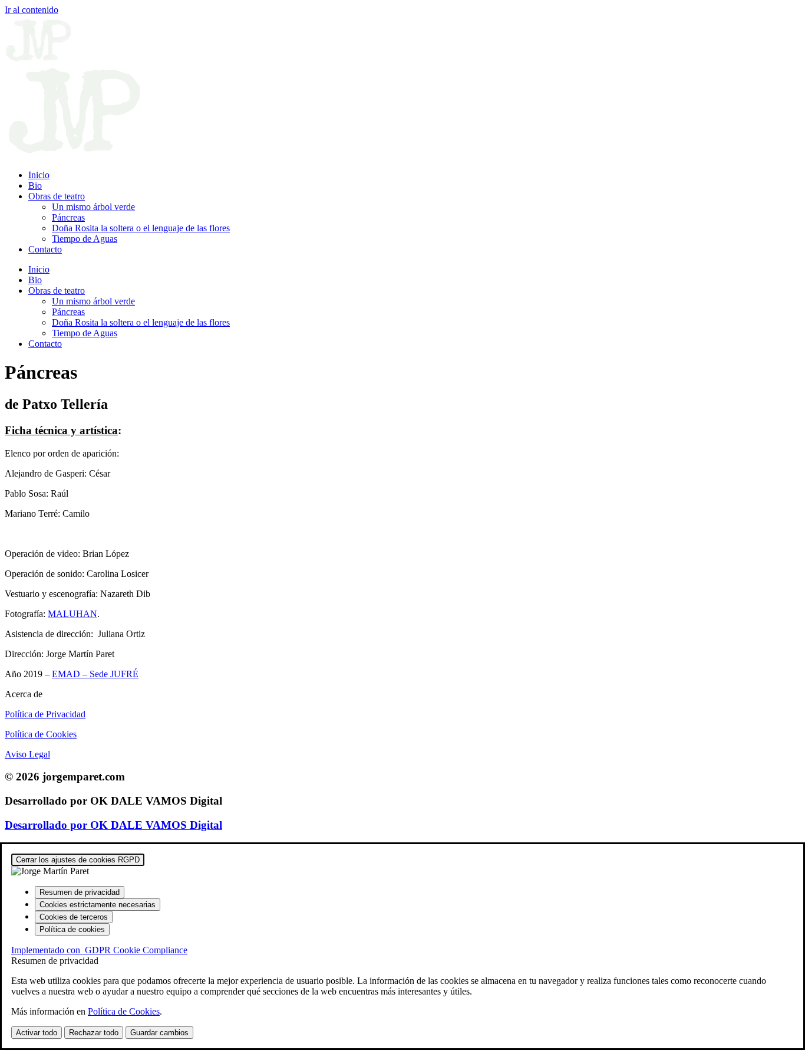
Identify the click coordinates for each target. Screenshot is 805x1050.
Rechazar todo (93, 1032)
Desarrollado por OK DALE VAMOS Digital (113, 825)
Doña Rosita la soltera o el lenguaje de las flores (141, 228)
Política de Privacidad (45, 714)
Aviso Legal (27, 754)
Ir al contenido (31, 10)
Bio (35, 186)
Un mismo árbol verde (93, 207)
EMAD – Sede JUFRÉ (95, 674)
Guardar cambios (159, 1032)
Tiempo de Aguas (84, 239)
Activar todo (36, 1032)
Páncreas (68, 217)
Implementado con (99, 950)
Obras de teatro (56, 196)
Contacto (45, 249)
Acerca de (23, 694)
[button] (402, 694)
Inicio (39, 175)
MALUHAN (72, 614)
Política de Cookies (41, 734)
